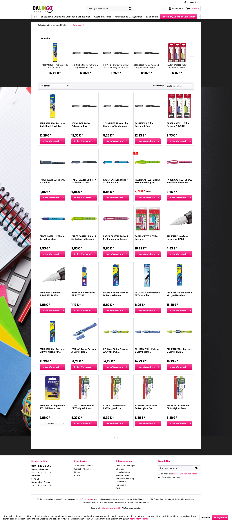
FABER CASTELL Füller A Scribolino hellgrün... (147, 181)
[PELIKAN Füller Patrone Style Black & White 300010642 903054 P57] (55, 52)
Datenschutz (121, 481)
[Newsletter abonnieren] (196, 468)
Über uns (120, 469)
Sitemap (77, 472)
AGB (118, 488)
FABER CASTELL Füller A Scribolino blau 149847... (115, 181)
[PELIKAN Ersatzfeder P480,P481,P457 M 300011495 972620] (52, 275)
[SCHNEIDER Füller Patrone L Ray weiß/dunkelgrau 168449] (146, 52)
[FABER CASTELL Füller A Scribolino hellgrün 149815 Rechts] (148, 162)
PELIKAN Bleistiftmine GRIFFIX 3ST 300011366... (83, 294)
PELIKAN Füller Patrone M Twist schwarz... (115, 294)
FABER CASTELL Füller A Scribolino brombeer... (179, 181)
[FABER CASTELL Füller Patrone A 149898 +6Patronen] (177, 52)
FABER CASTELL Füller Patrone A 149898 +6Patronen (177, 66)
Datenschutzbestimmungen (184, 473)
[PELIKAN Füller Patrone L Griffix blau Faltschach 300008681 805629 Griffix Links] (148, 332)
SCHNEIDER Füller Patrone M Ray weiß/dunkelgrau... (85, 66)
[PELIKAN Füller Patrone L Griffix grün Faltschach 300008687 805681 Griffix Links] (179, 332)
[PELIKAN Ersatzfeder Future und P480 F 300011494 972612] (179, 219)
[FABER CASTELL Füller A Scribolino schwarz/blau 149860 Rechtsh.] (52, 162)
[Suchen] (130, 8)
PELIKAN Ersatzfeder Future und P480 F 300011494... (178, 237)
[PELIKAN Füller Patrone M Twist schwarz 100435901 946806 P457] (116, 275)
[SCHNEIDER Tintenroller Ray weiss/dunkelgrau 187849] (116, 52)
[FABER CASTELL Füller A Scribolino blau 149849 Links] (52, 219)
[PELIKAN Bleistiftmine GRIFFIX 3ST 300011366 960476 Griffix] (84, 275)
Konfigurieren (220, 517)
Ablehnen (205, 517)
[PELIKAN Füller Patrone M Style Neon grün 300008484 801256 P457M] (52, 332)
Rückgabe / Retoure (82, 469)
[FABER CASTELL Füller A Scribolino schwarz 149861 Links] (84, 162)
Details (51, 423)
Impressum (121, 485)
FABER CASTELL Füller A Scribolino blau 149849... (52, 237)
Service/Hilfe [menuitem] (192, 2)
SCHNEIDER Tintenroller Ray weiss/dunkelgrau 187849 (116, 66)
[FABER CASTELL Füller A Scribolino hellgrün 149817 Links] (84, 219)
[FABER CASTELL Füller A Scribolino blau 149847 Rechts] (116, 162)
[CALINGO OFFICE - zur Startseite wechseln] (43, 9)
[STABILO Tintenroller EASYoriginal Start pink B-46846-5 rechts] (148, 388)
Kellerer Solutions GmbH (111, 508)
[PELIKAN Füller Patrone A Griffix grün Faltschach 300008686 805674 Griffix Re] (116, 332)
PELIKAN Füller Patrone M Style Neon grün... (52, 350)
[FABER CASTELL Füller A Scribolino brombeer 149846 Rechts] (179, 162)
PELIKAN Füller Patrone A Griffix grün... (115, 350)
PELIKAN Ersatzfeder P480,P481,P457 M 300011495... (50, 294)
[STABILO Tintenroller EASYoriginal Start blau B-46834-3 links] (179, 388)
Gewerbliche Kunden (83, 465)
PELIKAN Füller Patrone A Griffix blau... (83, 350)
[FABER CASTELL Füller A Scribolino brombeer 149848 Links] (116, 219)
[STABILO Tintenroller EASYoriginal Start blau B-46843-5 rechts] (84, 388)
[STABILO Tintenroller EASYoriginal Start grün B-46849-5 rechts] (116, 388)
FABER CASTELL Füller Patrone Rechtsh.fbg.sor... (146, 237)
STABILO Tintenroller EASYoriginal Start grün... (114, 407)
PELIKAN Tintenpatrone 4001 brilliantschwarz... (52, 407)
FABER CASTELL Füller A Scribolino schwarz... (83, 181)
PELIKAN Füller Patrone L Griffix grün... (179, 350)
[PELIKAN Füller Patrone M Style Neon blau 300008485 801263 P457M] (179, 275)
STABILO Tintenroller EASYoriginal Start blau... (82, 407)
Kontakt (77, 475)
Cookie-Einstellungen (125, 465)
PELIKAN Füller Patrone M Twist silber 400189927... (147, 294)
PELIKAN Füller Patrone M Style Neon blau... (179, 294)
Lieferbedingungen (124, 472)
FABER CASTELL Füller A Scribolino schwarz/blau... (52, 181)
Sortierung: (158, 85)
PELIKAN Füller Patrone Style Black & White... (55, 66)
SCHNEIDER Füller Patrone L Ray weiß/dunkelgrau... (146, 66)
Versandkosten (123, 475)
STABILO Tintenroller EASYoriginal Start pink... (146, 407)
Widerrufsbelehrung (125, 478)
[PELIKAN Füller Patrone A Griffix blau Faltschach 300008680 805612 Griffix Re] (84, 332)
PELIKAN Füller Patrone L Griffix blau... (147, 350)
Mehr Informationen (139, 518)
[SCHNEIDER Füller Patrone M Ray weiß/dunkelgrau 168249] (85, 52)
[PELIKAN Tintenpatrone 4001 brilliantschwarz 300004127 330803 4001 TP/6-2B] (52, 388)
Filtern (47, 85)
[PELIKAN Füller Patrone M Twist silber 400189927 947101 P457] (148, 275)
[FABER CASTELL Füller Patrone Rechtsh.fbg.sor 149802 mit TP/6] (148, 219)
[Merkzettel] (163, 8)
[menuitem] (109, 8)
